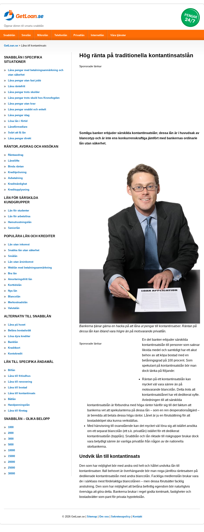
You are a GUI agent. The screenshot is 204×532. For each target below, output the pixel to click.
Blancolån (14, 296)
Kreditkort (14, 347)
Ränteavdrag (15, 154)
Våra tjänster (118, 35)
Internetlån (97, 35)
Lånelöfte (13, 160)
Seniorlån (14, 227)
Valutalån (13, 308)
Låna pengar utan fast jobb (24, 80)
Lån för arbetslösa (19, 216)
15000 (11, 456)
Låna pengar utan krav (21, 103)
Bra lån (12, 273)
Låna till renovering (20, 381)
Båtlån (12, 399)
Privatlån (79, 35)
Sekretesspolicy (120, 516)
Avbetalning (15, 178)
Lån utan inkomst (18, 244)
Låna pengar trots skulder (24, 92)
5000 (11, 444)
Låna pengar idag (18, 115)
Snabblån (9, 35)
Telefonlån (60, 35)
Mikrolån (42, 35)
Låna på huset (16, 324)
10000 (11, 450)
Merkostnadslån (17, 302)
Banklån (13, 342)
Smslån (26, 35)
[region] (109, 98)
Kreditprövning (17, 172)
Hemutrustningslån (19, 222)
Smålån (12, 256)
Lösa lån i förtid (17, 120)
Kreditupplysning (18, 189)
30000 (11, 473)
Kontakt (137, 516)
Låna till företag (17, 410)
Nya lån (12, 290)
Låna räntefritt (16, 86)
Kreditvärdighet (17, 183)
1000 (11, 427)
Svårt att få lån (17, 132)
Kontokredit (15, 353)
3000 (11, 438)
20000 (11, 461)
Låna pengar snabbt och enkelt (27, 109)
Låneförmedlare (17, 126)
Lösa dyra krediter (19, 336)
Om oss (104, 516)
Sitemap (92, 516)
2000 (11, 432)
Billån (11, 370)
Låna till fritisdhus (19, 375)
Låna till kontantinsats (21, 393)
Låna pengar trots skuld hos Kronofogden (34, 97)
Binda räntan (16, 166)
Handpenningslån (19, 404)
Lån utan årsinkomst (20, 261)
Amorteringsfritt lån (20, 279)
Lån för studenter (18, 210)
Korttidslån (15, 284)
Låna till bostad (17, 387)
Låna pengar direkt (19, 138)
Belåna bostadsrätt (19, 330)
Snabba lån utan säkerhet (23, 250)
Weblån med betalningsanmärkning (30, 267)
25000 (11, 467)
